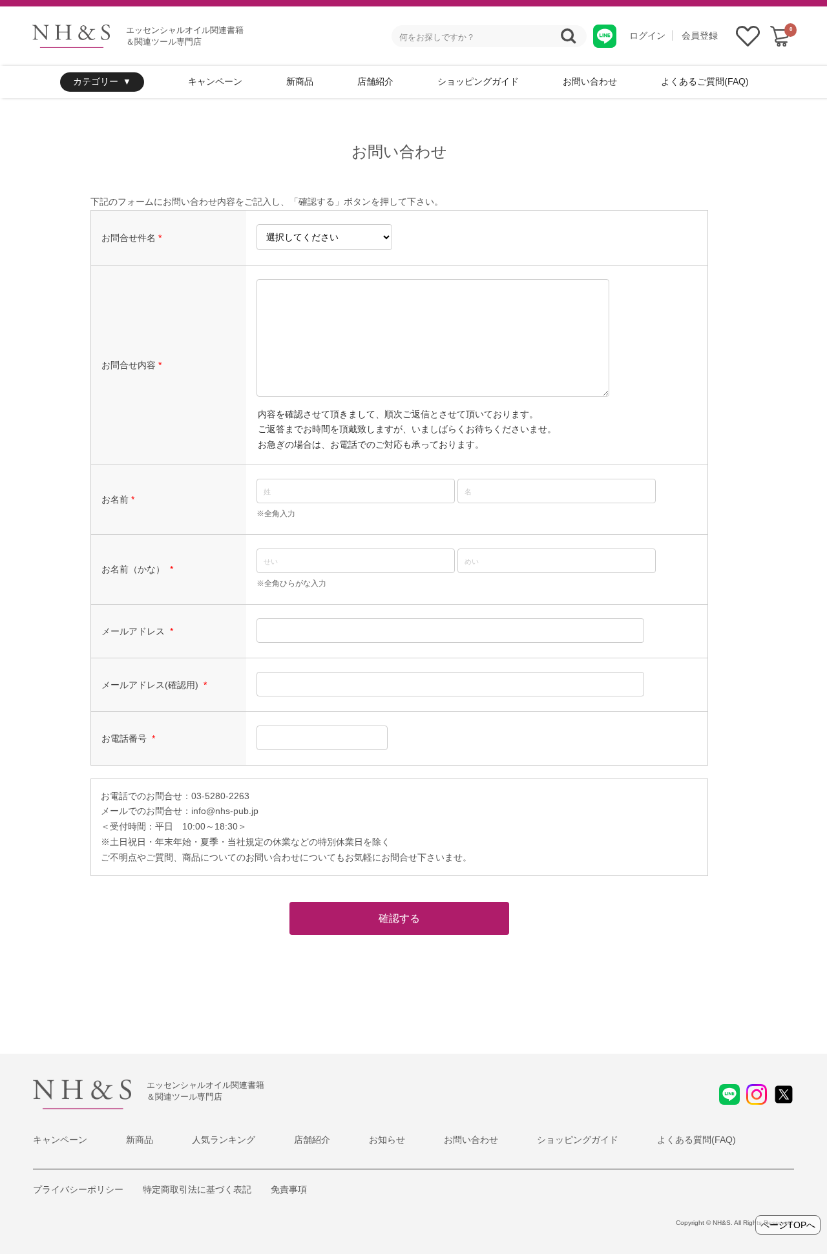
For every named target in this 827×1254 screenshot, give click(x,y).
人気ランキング (223, 1139)
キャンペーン (215, 81)
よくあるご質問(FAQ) (705, 81)
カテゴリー (95, 81)
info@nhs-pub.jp (224, 811)
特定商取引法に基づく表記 (197, 1189)
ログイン (647, 35)
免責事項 (289, 1189)
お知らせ (387, 1139)
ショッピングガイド (478, 81)
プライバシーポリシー (78, 1189)
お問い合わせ (590, 81)
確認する (399, 918)
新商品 (299, 81)
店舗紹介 (375, 81)
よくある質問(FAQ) (696, 1139)
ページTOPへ (787, 1225)
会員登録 (700, 35)
